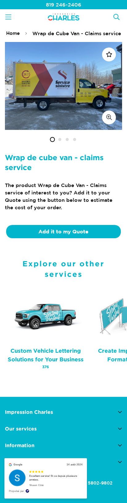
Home (13, 33)
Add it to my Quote (63, 231)
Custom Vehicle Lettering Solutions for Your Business (46, 358)
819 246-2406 (63, 4)
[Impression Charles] (63, 17)
